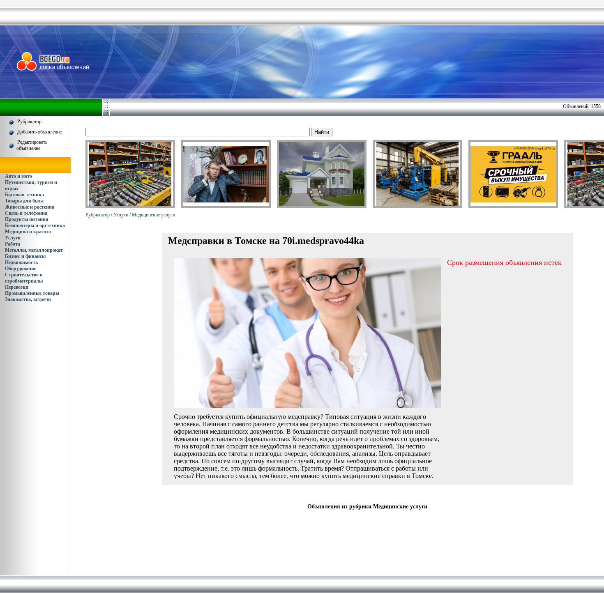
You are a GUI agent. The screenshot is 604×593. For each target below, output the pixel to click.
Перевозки (16, 287)
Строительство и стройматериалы (24, 278)
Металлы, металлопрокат (34, 250)
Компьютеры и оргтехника (35, 225)
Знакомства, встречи (28, 299)
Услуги (13, 238)
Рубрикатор (29, 121)
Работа (12, 244)
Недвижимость (21, 262)
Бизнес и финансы (25, 256)
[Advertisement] (359, 61)
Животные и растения (30, 207)
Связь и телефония (26, 213)
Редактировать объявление (31, 145)
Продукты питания (26, 219)
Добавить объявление (39, 132)
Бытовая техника (24, 195)
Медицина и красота (28, 231)
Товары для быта (24, 201)
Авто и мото (18, 176)
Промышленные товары (32, 293)
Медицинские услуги (153, 215)
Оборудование (20, 268)
